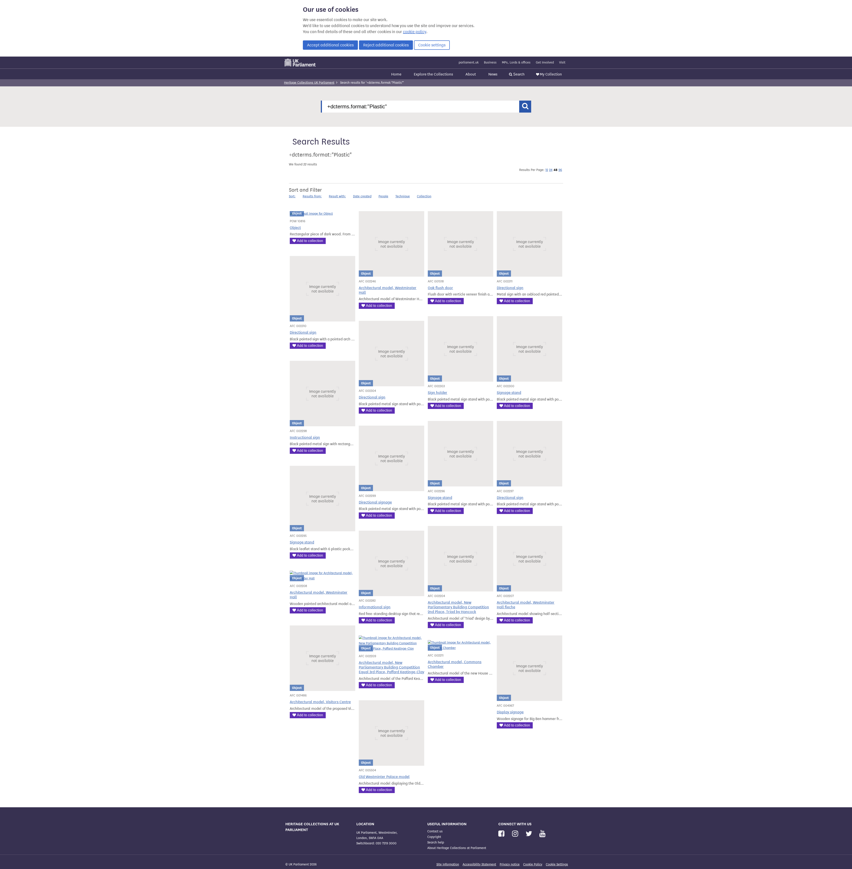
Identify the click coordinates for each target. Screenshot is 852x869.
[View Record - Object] (311, 214)
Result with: (337, 196)
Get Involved (545, 62)
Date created (362, 196)
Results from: (312, 196)
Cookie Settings (557, 864)
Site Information (447, 864)
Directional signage (375, 502)
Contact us (435, 831)
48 (555, 170)
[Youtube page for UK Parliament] (542, 833)
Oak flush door (440, 288)
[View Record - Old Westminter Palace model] (391, 763)
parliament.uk (469, 62)
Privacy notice (510, 864)
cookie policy (414, 31)
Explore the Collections (433, 74)
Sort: (292, 196)
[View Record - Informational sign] (391, 593)
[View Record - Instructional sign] (322, 423)
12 (546, 170)
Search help (435, 842)
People (383, 196)
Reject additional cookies (386, 45)
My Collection (551, 74)
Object (295, 227)
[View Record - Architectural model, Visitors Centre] (322, 688)
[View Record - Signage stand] (529, 379)
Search (518, 74)
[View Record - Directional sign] (529, 274)
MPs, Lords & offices (516, 62)
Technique (402, 196)
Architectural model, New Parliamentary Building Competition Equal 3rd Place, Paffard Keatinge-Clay (391, 667)
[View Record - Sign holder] (460, 379)
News (492, 74)
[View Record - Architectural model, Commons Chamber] (460, 648)
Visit (562, 62)
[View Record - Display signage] (529, 698)
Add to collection (310, 241)
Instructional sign (305, 437)
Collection (424, 196)
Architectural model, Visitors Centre (320, 702)
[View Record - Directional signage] (391, 488)
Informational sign (374, 607)
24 (550, 170)
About (470, 74)
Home (396, 74)
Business (490, 62)
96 (560, 170)
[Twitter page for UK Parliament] (530, 833)
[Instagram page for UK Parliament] (516, 833)
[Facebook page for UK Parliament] (502, 833)
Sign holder (437, 392)
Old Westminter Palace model (384, 776)
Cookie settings (432, 45)
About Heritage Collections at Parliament (456, 848)
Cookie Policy (532, 864)
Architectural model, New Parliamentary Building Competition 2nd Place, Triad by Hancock (458, 607)
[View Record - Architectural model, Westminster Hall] (391, 274)
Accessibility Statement (479, 864)
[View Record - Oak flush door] (460, 274)
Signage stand (509, 392)
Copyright (434, 837)
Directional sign (510, 288)
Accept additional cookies (330, 45)
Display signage (510, 712)
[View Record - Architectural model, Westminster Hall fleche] (529, 589)
